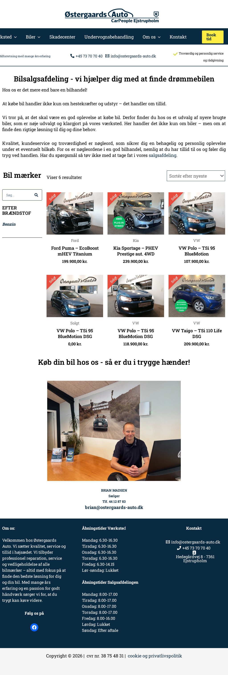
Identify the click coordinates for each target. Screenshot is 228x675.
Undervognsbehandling (109, 37)
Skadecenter (62, 37)
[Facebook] (34, 627)
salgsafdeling (162, 155)
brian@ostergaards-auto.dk (114, 507)
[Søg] (36, 195)
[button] (14, 36)
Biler (30, 37)
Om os (149, 37)
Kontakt (178, 37)
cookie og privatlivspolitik (155, 656)
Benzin (8, 224)
